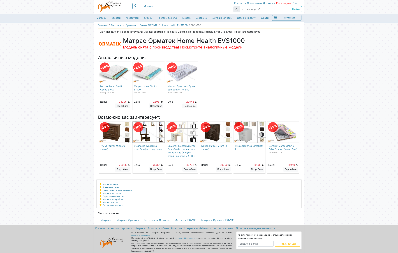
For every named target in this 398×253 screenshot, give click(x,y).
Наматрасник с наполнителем (117, 190)
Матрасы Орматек (127, 220)
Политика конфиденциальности (255, 228)
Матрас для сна (110, 202)
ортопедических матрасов (185, 238)
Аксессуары (132, 17)
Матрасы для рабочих (114, 199)
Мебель (186, 17)
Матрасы (101, 17)
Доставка (269, 3)
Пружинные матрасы (113, 205)
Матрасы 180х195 (185, 220)
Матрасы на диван (112, 193)
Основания (202, 17)
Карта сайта (226, 228)
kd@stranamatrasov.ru (140, 235)
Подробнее (122, 106)
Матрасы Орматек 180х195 (217, 220)
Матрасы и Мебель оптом (200, 228)
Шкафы (265, 17)
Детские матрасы (222, 17)
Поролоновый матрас (113, 196)
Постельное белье (167, 17)
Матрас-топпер (110, 184)
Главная (100, 228)
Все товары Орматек (157, 220)
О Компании (254, 3)
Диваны (148, 17)
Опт (295, 3)
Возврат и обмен (158, 228)
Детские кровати (246, 17)
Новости (176, 228)
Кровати (116, 17)
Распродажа (283, 3)
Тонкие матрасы (111, 187)
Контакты (240, 3)
